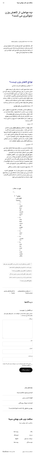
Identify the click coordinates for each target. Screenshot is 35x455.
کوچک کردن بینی (27, 398)
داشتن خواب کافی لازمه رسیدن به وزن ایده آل (21, 274)
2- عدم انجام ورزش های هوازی (21, 222)
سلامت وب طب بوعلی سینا (24, 3)
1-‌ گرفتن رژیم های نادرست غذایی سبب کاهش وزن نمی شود (17, 264)
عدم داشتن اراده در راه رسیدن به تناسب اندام (21, 277)
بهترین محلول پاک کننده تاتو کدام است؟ (20, 408)
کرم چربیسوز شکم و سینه (24, 393)
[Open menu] (4, 3)
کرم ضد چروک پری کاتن (25, 403)
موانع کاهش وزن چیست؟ (19, 198)
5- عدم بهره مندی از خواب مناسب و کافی (21, 249)
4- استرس (21, 237)
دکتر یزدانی (21, 41)
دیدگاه (30, 319)
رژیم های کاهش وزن (15, 128)
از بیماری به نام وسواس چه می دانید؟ (25, 292)
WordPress (5, 451)
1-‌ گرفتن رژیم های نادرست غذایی (21, 209)
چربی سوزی (8, 116)
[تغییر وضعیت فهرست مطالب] (14, 192)
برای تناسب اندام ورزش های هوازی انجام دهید (20, 267)
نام (31, 340)
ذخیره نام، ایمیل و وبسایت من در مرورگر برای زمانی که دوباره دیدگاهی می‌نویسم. (17, 364)
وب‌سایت (30, 356)
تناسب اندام (14, 41)
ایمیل (30, 348)
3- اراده (20, 232)
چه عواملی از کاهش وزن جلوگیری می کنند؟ (22, 271)
